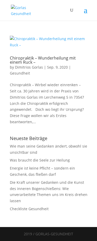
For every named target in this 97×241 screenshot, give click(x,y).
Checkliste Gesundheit (29, 208)
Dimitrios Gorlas (29, 67)
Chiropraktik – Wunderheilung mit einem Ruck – (43, 60)
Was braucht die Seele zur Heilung (40, 160)
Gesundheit (20, 73)
